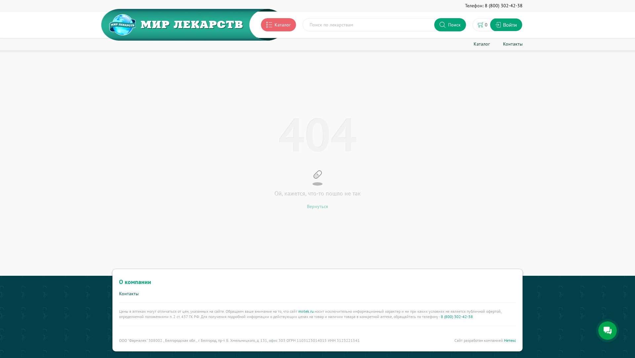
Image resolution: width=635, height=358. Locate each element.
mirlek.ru (306, 311)
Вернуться (317, 206)
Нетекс (510, 340)
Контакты (129, 294)
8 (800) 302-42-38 (457, 316)
